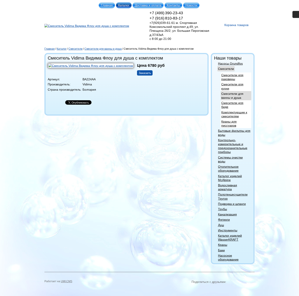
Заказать (145, 73)
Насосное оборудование (228, 257)
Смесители (226, 68)
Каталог (123, 5)
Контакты (173, 5)
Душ (221, 225)
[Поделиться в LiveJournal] (242, 288)
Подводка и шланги (232, 204)
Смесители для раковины (232, 77)
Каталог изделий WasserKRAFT (230, 237)
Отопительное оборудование (228, 168)
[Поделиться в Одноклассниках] (203, 288)
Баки (221, 250)
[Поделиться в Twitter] (234, 288)
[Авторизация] (295, 14)
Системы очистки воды (230, 159)
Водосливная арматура (227, 187)
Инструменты (227, 230)
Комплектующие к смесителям (234, 114)
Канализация (227, 214)
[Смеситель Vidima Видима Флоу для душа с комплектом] (92, 68)
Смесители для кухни (232, 86)
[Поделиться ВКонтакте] (195, 288)
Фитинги (224, 219)
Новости (191, 5)
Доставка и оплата (148, 5)
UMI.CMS (66, 281)
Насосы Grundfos (230, 63)
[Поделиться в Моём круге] (211, 288)
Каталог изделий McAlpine (230, 178)
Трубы (222, 209)
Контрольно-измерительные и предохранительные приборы (232, 146)
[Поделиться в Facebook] (226, 288)
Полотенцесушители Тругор (233, 196)
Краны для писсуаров (229, 123)
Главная (107, 5)
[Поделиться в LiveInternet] (250, 288)
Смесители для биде (232, 105)
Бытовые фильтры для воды (234, 132)
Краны (222, 245)
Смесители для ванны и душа (232, 95)
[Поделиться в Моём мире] (219, 288)
